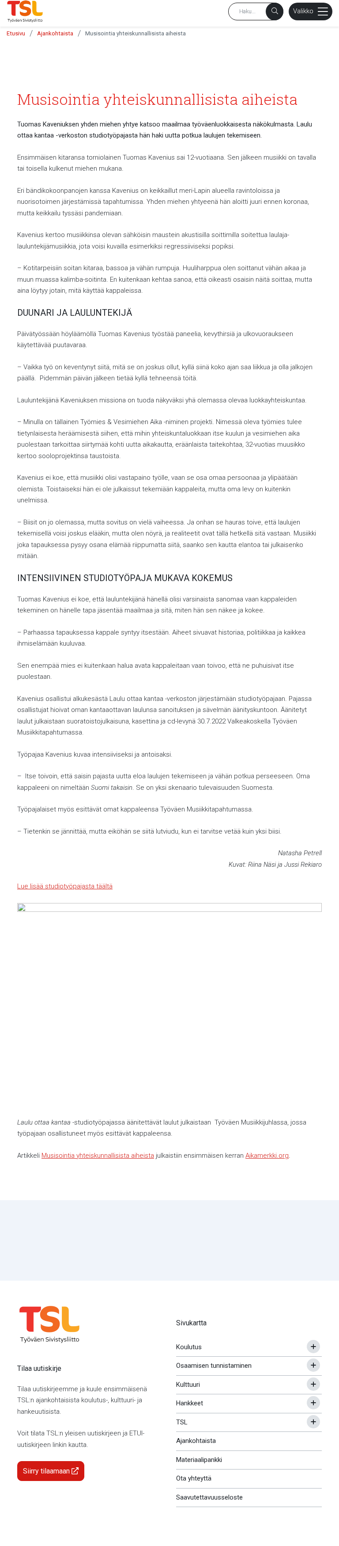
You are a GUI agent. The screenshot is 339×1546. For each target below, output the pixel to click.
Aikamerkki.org (267, 1156)
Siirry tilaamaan (47, 1471)
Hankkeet (189, 1403)
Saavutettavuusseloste (209, 1497)
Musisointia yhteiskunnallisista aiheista (135, 33)
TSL (182, 1422)
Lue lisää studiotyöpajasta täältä (65, 886)
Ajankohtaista (55, 33)
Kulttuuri (188, 1385)
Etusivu (16, 33)
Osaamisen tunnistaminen (214, 1366)
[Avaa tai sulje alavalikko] (313, 1346)
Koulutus (189, 1347)
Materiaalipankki (199, 1460)
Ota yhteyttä (193, 1478)
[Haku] (274, 11)
